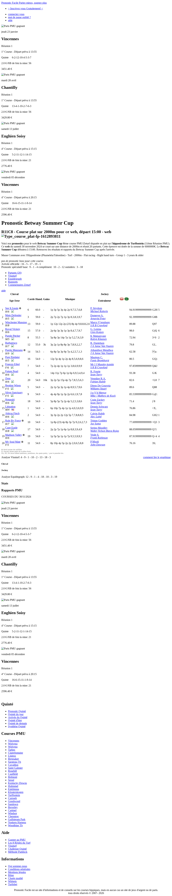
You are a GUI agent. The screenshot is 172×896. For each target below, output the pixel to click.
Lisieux (12, 755)
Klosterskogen (15, 792)
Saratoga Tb (14, 761)
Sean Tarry (96, 374)
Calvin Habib (97, 413)
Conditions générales (19, 869)
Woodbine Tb (15, 825)
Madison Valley (13, 434)
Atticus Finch (12, 413)
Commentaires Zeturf (19, 284)
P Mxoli (94, 441)
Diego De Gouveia (100, 385)
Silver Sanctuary (14, 392)
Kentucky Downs (17, 783)
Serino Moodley (99, 427)
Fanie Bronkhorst (99, 360)
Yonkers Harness (17, 822)
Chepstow (13, 816)
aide (10, 20)
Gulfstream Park (16, 819)
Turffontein (14, 795)
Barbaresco (11, 342)
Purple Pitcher (12, 335)
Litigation (10, 406)
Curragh (12, 798)
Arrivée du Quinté (17, 717)
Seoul (11, 780)
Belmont (12, 777)
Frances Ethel (12, 364)
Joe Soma (95, 423)
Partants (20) (15, 272)
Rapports (13, 281)
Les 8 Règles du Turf (19, 842)
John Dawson (97, 444)
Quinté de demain (17, 723)
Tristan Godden (98, 420)
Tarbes (11, 749)
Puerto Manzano (14, 350)
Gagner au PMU (17, 839)
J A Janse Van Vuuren (102, 346)
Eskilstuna (13, 789)
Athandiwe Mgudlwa (101, 350)
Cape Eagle (11, 427)
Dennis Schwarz (99, 406)
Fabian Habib (97, 381)
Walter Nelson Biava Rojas (104, 430)
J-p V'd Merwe (98, 392)
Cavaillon (13, 764)
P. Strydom (96, 308)
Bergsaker (13, 758)
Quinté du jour (16, 714)
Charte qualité (15, 878)
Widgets (12, 881)
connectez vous (16, 14)
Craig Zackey (97, 399)
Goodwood (14, 801)
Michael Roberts (99, 311)
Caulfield (13, 774)
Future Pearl (11, 371)
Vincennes (13, 740)
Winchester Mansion (16, 322)
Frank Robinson (99, 437)
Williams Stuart (98, 388)
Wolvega (12, 743)
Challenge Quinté (17, 848)
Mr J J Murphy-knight (102, 364)
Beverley (13, 807)
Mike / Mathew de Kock (103, 395)
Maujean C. (96, 357)
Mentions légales (17, 872)
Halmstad (13, 786)
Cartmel (12, 810)
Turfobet (12, 884)
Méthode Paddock (17, 851)
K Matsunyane (98, 336)
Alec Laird (95, 416)
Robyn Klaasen (98, 339)
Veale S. (94, 434)
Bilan (11, 875)
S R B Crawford (98, 325)
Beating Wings (13, 385)
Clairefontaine (15, 752)
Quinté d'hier (15, 720)
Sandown (13, 804)
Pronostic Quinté (17, 711)
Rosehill (12, 771)
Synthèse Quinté (17, 726)
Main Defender (13, 315)
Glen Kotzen (97, 332)
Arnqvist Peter (98, 318)
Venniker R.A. (98, 378)
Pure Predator (12, 357)
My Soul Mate (12, 441)
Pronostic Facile (24, 2)
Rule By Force (13, 420)
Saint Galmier (15, 767)
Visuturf (12, 275)
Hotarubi (10, 399)
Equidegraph (15, 278)
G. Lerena (95, 329)
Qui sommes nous (17, 866)
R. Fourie (95, 371)
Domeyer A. (96, 315)
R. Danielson (97, 343)
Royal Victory (12, 329)
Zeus (7, 378)
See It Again (11, 308)
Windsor (12, 813)
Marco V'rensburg (100, 322)
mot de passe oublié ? (19, 17)
